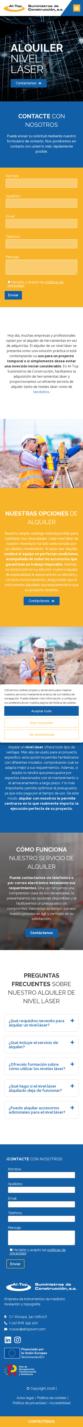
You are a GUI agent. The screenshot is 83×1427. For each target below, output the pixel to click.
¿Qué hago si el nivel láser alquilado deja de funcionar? (35, 1088)
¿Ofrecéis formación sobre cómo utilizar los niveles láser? (37, 1066)
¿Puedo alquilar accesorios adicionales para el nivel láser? (37, 1110)
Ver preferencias (41, 734)
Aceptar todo (41, 711)
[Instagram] (17, 1340)
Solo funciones (41, 723)
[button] (76, 8)
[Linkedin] (8, 1340)
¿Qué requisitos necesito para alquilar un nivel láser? (36, 1023)
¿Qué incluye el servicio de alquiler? (33, 1044)
